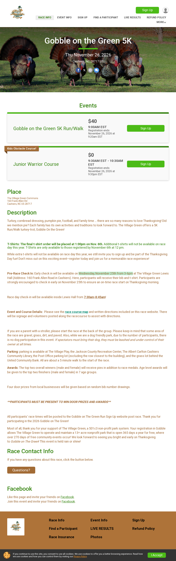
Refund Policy (156, 17)
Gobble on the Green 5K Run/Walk (48, 128)
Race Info (44, 17)
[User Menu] (165, 10)
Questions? (21, 470)
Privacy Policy (80, 556)
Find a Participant (106, 17)
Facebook (67, 497)
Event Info (64, 17)
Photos (96, 537)
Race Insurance (61, 537)
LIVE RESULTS (132, 17)
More (160, 22)
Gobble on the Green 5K (88, 41)
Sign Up (147, 10)
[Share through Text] (96, 70)
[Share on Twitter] (84, 70)
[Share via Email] (90, 70)
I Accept (156, 555)
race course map (76, 312)
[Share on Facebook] (78, 70)
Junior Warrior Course (36, 164)
